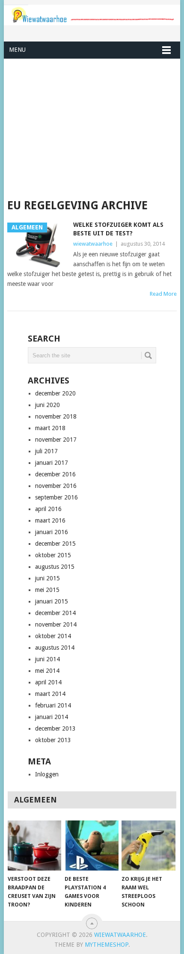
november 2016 (56, 485)
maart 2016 (50, 520)
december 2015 (55, 543)
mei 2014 (47, 670)
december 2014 (55, 612)
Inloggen (47, 774)
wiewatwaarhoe (93, 244)
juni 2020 (47, 404)
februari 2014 (53, 705)
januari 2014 (51, 716)
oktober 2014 (53, 636)
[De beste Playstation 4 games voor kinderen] (91, 845)
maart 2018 (50, 428)
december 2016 (55, 474)
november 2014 (56, 624)
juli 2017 (46, 451)
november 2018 (56, 416)
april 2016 (48, 508)
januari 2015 (51, 601)
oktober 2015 (53, 555)
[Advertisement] (92, 129)
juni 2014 (47, 659)
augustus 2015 (54, 566)
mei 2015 (47, 589)
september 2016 (56, 497)
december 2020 (55, 393)
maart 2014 (50, 693)
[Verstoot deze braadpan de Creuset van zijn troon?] (34, 845)
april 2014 (48, 682)
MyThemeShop (106, 944)
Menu (17, 49)
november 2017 (56, 439)
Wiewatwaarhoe (120, 934)
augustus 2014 (54, 647)
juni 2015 (47, 578)
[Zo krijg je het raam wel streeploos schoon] (148, 845)
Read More (163, 294)
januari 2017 (51, 462)
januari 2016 (51, 532)
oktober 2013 (53, 740)
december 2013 (55, 728)
